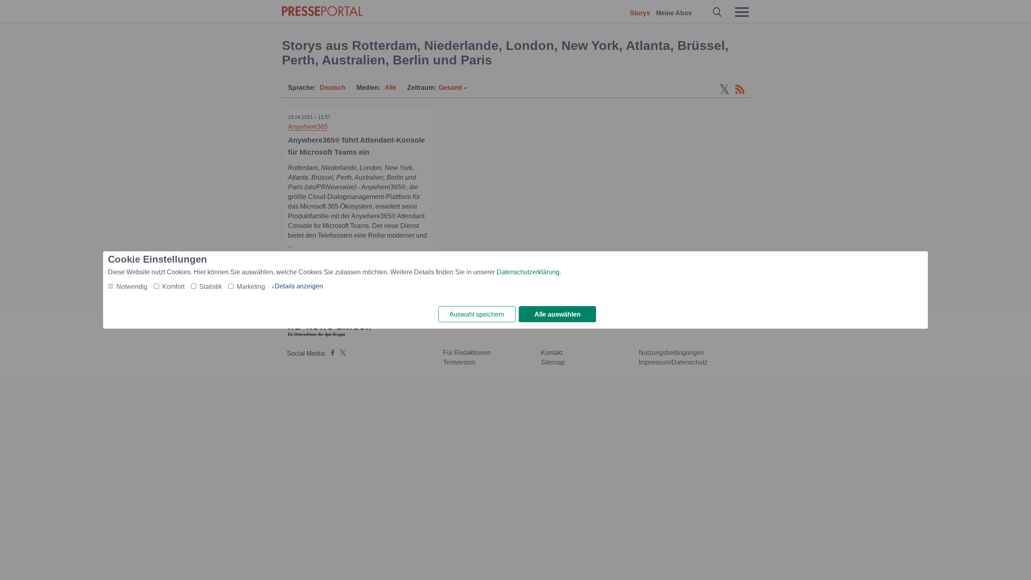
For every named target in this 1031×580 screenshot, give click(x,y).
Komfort (173, 286)
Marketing (251, 286)
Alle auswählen (557, 314)
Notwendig (131, 286)
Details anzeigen (299, 286)
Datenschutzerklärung (528, 272)
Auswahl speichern (476, 314)
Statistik (210, 286)
